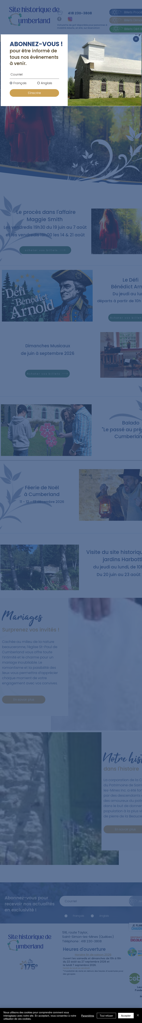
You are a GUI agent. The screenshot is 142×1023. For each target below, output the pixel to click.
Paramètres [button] (87, 1015)
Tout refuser (106, 1015)
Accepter (126, 1015)
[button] (136, 39)
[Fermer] (138, 1015)
